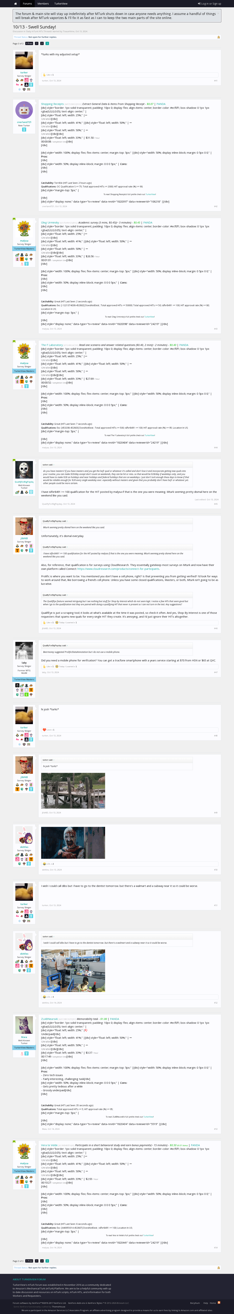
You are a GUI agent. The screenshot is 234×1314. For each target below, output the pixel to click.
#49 (216, 812)
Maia (24, 1037)
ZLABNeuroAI (49, 1019)
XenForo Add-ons (76, 1303)
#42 (216, 206)
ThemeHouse (58, 1306)
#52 (216, 1002)
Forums (27, 3)
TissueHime (68, 31)
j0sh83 (24, 538)
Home (15, 3)
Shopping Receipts (52, 104)
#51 (216, 905)
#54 (216, 1247)
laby (44, 672)
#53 (216, 1129)
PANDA (160, 104)
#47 (216, 672)
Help (205, 1303)
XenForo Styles (95, 1303)
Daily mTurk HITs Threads (39, 31)
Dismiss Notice (218, 13)
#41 (216, 80)
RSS (219, 1302)
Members (43, 3)
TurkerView (150, 194)
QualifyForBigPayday (24, 482)
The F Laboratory (52, 345)
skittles (24, 846)
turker (24, 72)
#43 (216, 328)
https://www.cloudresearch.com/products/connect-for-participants (118, 569)
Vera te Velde (49, 1145)
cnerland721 (24, 122)
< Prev (29, 43)
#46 (216, 628)
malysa (24, 240)
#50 (216, 869)
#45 (216, 504)
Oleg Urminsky (50, 222)
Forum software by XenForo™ (39, 1303)
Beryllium (195, 1303)
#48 (216, 735)
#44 (216, 447)
